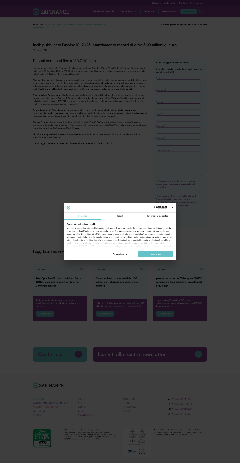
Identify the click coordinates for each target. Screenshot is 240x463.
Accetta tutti (155, 254)
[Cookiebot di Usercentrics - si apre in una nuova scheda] (156, 208)
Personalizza (118, 254)
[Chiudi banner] (173, 208)
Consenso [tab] (82, 216)
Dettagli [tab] (120, 216)
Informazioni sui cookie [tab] (157, 216)
